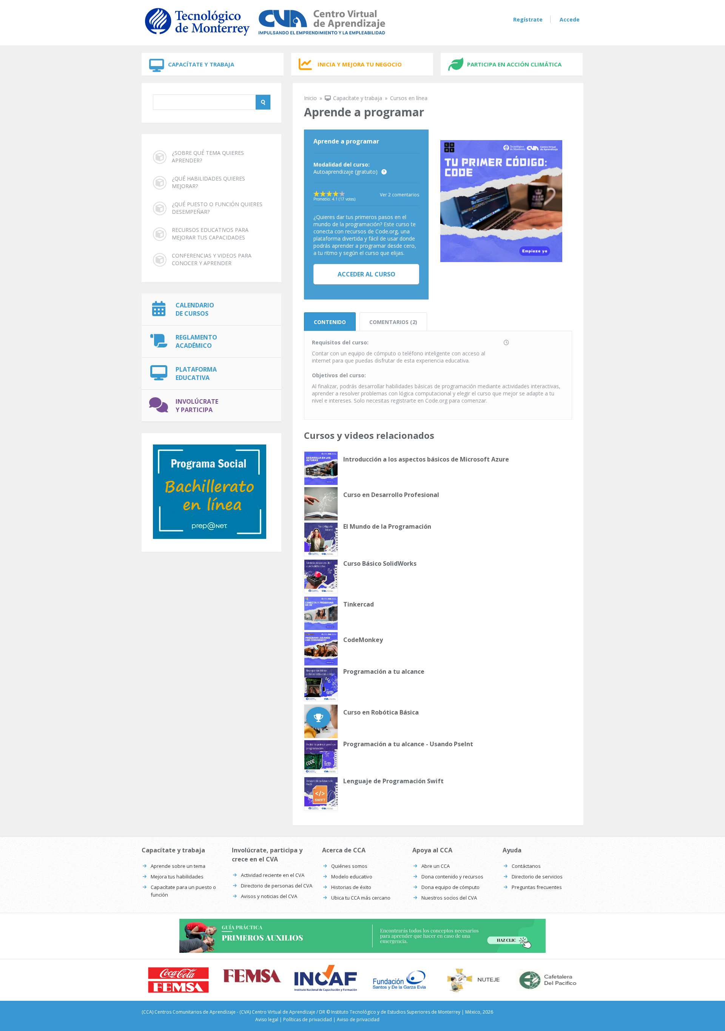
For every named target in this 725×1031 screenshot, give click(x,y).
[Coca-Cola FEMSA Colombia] (178, 980)
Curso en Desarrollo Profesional (391, 495)
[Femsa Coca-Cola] (252, 976)
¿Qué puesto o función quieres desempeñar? (217, 208)
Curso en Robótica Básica (381, 712)
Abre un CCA (435, 866)
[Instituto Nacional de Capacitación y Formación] (325, 978)
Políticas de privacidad (307, 1019)
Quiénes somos (349, 866)
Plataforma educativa (196, 373)
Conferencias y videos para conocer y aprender (211, 259)
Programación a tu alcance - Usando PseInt (408, 744)
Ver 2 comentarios (399, 194)
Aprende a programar (346, 141)
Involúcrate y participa (197, 405)
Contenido (330, 322)
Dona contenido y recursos (452, 876)
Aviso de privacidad (358, 1019)
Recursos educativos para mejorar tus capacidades (210, 233)
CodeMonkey (363, 640)
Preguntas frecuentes (537, 887)
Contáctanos (526, 866)
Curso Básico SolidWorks (379, 563)
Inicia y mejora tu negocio (360, 64)
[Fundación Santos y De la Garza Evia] (399, 980)
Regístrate (528, 19)
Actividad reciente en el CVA (272, 875)
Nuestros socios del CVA (449, 897)
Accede (570, 19)
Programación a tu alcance (383, 671)
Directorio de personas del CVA (276, 885)
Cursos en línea (408, 98)
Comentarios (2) (393, 322)
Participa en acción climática (514, 64)
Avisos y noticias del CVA (269, 896)
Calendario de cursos (195, 309)
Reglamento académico (196, 341)
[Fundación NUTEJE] (473, 980)
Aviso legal (266, 1019)
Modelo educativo (351, 876)
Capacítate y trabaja (201, 64)
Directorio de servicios (537, 876)
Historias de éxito (351, 887)
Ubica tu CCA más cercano (360, 897)
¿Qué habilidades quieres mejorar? (208, 182)
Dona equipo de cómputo (450, 887)
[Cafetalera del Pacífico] (546, 980)
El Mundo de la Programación (387, 526)
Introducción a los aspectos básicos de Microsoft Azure (426, 459)
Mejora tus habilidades (177, 876)
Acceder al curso (366, 274)
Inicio (310, 98)
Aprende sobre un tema (178, 866)
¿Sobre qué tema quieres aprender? (208, 156)
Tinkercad (358, 604)
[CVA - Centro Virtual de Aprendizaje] (265, 37)
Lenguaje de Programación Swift (393, 781)
